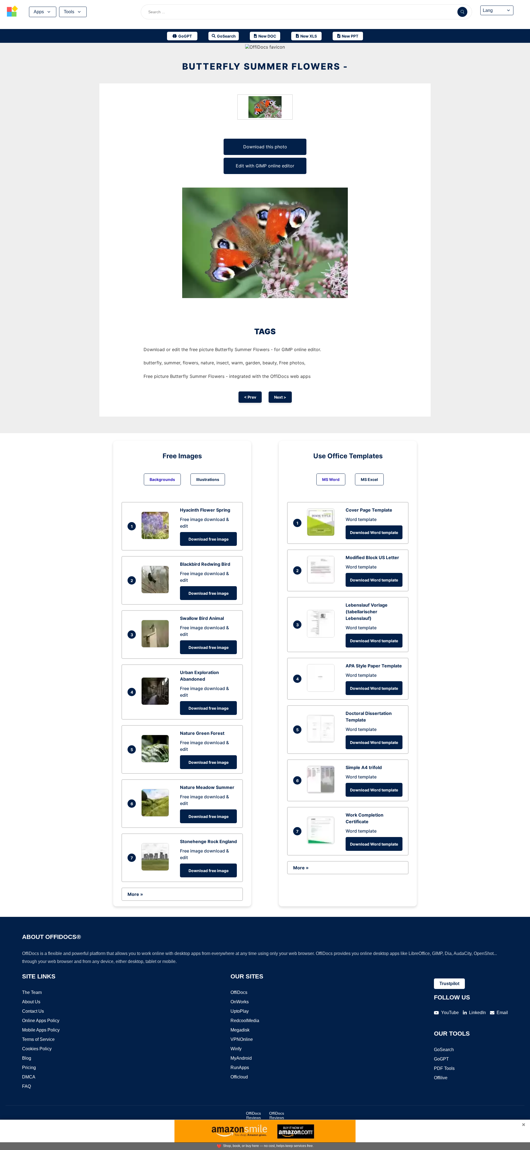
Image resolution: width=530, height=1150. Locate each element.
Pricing (29, 1067)
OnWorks (239, 1001)
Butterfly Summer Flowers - (265, 66)
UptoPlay (239, 1011)
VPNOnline (241, 1039)
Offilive (440, 1077)
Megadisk (240, 1030)
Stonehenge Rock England (208, 841)
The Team (32, 992)
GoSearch (444, 1049)
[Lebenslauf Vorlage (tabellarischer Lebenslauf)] (322, 636)
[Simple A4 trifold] (322, 791)
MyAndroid (241, 1058)
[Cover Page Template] (322, 534)
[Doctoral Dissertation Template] (322, 741)
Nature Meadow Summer (207, 787)
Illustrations (207, 479)
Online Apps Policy (40, 1020)
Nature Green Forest (202, 733)
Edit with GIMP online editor (265, 166)
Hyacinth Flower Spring (205, 510)
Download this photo (265, 146)
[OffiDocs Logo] (12, 12)
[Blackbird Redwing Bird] (156, 591)
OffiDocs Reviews (253, 1115)
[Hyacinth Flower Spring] (156, 537)
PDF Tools (444, 1068)
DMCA (28, 1077)
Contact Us (33, 1011)
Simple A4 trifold (364, 767)
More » (135, 894)
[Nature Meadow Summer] (156, 815)
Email (502, 1012)
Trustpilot (449, 983)
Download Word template (374, 532)
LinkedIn (477, 1012)
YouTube (450, 1012)
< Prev (250, 397)
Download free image (209, 539)
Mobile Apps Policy (41, 1030)
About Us (31, 1001)
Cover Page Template (369, 510)
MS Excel (369, 479)
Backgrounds (162, 479)
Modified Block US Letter (372, 557)
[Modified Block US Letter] (322, 582)
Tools (69, 11)
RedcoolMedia (244, 1020)
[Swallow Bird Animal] (156, 646)
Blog (26, 1058)
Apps (39, 11)
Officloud (239, 1077)
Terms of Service (38, 1039)
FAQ (26, 1086)
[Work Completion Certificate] (322, 842)
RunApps (239, 1067)
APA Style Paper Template (374, 666)
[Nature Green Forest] (156, 761)
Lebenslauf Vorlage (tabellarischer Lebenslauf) (367, 611)
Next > (280, 397)
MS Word (331, 479)
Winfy (236, 1048)
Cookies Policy (37, 1048)
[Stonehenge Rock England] (156, 869)
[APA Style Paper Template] (322, 690)
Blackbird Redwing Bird (205, 564)
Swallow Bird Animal (202, 618)
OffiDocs (238, 992)
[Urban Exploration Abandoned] (156, 703)
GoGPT (441, 1059)
